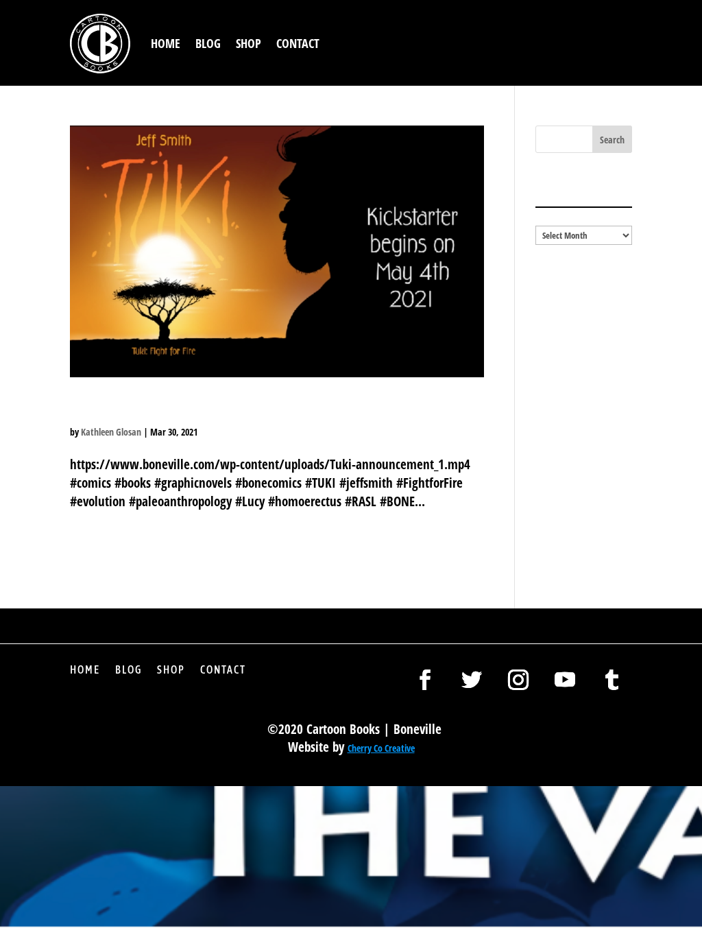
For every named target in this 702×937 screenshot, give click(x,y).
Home (165, 43)
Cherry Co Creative (381, 748)
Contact (297, 43)
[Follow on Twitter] (471, 679)
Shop (248, 43)
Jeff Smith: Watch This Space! (226, 407)
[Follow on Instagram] (518, 679)
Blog (208, 43)
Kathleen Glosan (111, 431)
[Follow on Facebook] (425, 679)
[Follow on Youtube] (564, 679)
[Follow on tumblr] (611, 679)
